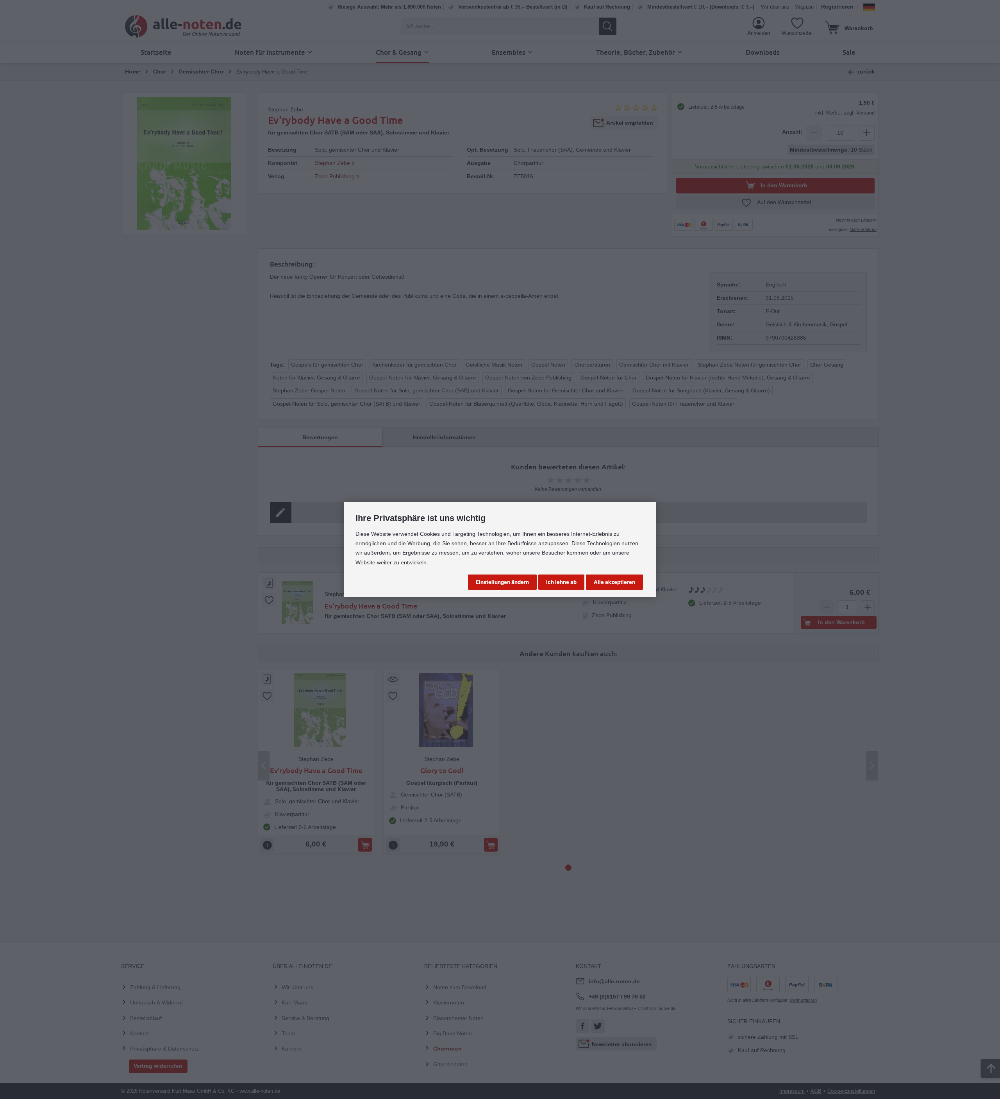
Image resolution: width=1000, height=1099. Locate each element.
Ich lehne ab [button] (561, 582)
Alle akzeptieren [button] (614, 582)
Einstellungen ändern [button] (502, 582)
